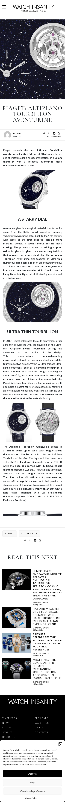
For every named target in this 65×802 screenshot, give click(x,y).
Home (3, 17)
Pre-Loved (42, 718)
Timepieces (9, 718)
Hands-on (8, 737)
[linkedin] (49, 133)
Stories (7, 732)
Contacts (41, 732)
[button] (60, 744)
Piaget (9, 533)
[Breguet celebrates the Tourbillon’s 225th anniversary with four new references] (16, 645)
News (7, 17)
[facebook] (44, 133)
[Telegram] (54, 133)
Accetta (32, 773)
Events (7, 727)
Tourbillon (29, 533)
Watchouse (42, 723)
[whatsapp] (59, 133)
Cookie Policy (31, 798)
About (39, 727)
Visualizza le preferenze (32, 791)
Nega (32, 782)
